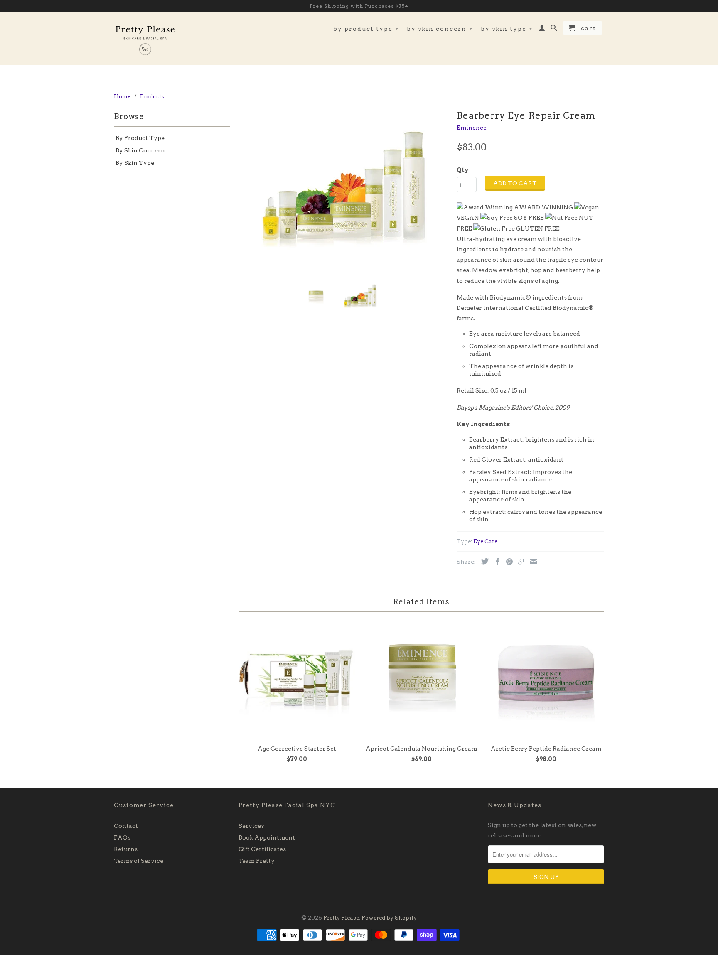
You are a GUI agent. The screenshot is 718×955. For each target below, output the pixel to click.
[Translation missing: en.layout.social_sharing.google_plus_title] (519, 561)
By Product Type (366, 28)
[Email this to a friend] (531, 561)
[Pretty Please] (145, 38)
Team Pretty (257, 860)
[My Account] (542, 29)
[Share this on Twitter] (483, 561)
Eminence (472, 127)
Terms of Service (138, 860)
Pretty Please (341, 918)
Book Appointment (267, 837)
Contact (126, 825)
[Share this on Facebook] (495, 561)
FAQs (122, 837)
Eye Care (485, 541)
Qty (463, 170)
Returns (126, 849)
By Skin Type (507, 28)
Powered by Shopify (389, 918)
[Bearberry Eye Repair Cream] (343, 190)
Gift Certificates (262, 849)
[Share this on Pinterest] (507, 561)
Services (251, 825)
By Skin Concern (440, 28)
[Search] (554, 29)
